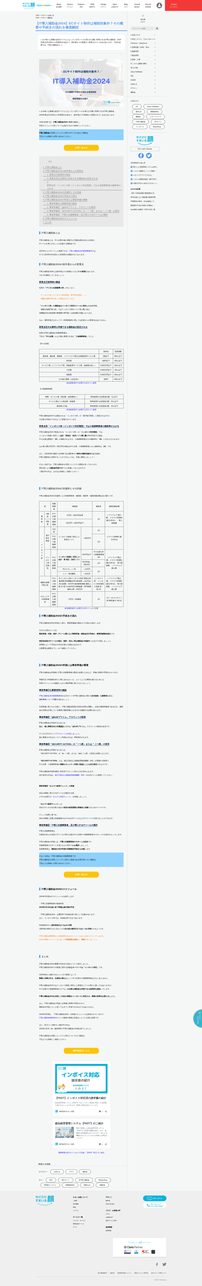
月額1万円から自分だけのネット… (146, 183)
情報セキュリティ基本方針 (141, 1273)
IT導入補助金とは (53, 167)
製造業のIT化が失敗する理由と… (143, 205)
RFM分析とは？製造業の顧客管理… (144, 197)
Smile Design (110, 1204)
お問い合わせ (81, 148)
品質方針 (112, 1273)
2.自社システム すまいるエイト (143, 39)
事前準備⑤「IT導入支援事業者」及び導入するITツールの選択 (78, 215)
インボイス (140, 127)
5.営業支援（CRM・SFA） (140, 47)
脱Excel (87, 1185)
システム (76, 1210)
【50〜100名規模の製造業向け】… (144, 193)
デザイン (134, 88)
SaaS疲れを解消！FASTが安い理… (144, 209)
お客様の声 (109, 1217)
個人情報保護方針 (102, 1273)
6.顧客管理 (135, 51)
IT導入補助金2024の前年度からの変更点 (64, 171)
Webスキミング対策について (158, 1273)
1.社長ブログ (135, 35)
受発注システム (50, 1185)
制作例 (108, 1200)
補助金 (50, 18)
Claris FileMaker (137, 72)
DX (51, 1180)
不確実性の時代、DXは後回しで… (143, 201)
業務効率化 (70, 1185)
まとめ (48, 222)
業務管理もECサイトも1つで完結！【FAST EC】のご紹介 (81, 1153)
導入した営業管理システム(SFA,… (146, 167)
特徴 (74, 1207)
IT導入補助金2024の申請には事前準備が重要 (66, 200)
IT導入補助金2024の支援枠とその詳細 (63, 192)
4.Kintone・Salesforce (139, 43)
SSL (132, 76)
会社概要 (76, 1204)
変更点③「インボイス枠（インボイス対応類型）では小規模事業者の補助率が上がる (84, 187)
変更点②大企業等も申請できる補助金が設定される (73, 178)
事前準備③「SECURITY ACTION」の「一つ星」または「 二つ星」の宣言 (84, 211)
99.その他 (134, 68)
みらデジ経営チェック (62, 797)
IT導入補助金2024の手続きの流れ (61, 196)
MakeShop (103, 1180)
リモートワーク (155, 117)
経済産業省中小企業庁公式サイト (78, 608)
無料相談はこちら (81, 1051)
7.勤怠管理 (135, 55)
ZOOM (133, 80)
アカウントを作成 (64, 734)
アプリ (75, 1227)
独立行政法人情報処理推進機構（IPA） (70, 775)
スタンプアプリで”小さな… (143, 175)
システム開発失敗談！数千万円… (145, 179)
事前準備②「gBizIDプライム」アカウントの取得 (72, 207)
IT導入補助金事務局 (47, 1018)
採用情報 (108, 1230)
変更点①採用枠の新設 (59, 175)
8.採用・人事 (135, 59)
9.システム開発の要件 (139, 64)
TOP (37, 15)
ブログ (43, 15)
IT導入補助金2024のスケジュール (61, 218)
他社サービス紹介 (111, 1220)
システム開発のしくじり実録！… (145, 171)
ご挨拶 (75, 1200)
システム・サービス (79, 1220)
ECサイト (66, 1180)
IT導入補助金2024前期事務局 (80, 251)
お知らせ (51, 15)
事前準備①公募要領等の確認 (63, 203)
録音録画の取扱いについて (124, 1273)
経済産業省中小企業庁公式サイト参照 (81, 383)
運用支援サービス (78, 1224)
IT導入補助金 (84, 1180)
